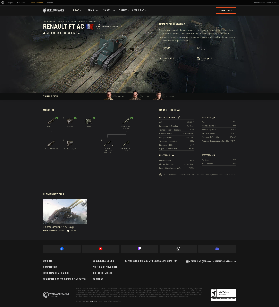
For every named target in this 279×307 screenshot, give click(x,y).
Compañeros (50, 267)
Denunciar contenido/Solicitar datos (64, 279)
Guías (91, 10)
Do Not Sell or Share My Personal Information (151, 261)
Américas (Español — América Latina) (212, 261)
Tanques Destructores (87, 21)
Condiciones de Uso (103, 261)
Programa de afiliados (56, 273)
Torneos (124, 10)
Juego (76, 10)
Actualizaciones (50, 231)
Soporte (47, 261)
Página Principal (49, 21)
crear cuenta (272, 3)
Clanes (106, 10)
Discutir (72, 231)
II (99, 21)
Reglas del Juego (102, 273)
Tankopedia (62, 21)
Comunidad (138, 10)
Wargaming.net (91, 301)
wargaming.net (56, 295)
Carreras (98, 279)
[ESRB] (223, 295)
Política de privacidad (105, 267)
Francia (73, 21)
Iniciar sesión (259, 3)
